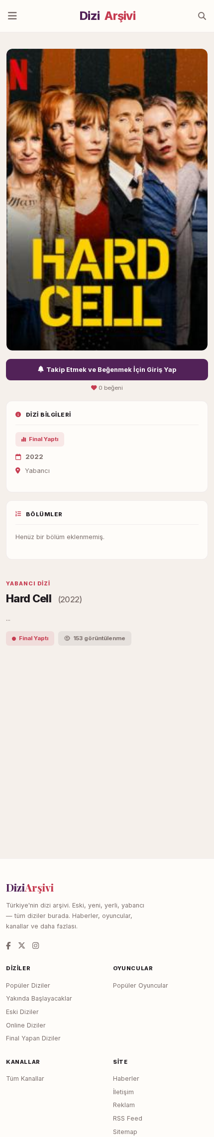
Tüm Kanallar (25, 1078)
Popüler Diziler (28, 985)
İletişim (123, 1092)
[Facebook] (8, 945)
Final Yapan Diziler (33, 1038)
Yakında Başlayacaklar (39, 998)
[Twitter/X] (21, 945)
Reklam (124, 1105)
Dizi (107, 16)
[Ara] (202, 15)
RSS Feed (127, 1118)
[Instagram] (35, 945)
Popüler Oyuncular (140, 985)
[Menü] (12, 15)
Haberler (126, 1078)
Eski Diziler (22, 1012)
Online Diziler (26, 1025)
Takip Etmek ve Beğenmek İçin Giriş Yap (111, 369)
